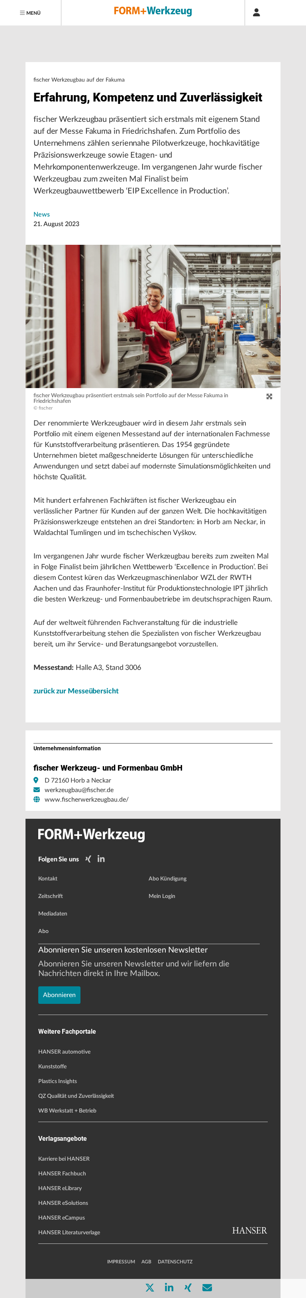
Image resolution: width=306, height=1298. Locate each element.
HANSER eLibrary (60, 1188)
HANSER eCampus (61, 1218)
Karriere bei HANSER (64, 1159)
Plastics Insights (57, 1081)
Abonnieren (59, 995)
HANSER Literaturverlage (69, 1233)
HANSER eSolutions (63, 1203)
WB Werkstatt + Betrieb (67, 1111)
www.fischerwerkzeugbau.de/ (87, 799)
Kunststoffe (52, 1067)
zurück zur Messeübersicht (76, 691)
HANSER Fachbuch (62, 1174)
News (41, 214)
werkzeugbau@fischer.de (79, 790)
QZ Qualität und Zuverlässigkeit (76, 1096)
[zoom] (269, 397)
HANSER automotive (64, 1052)
